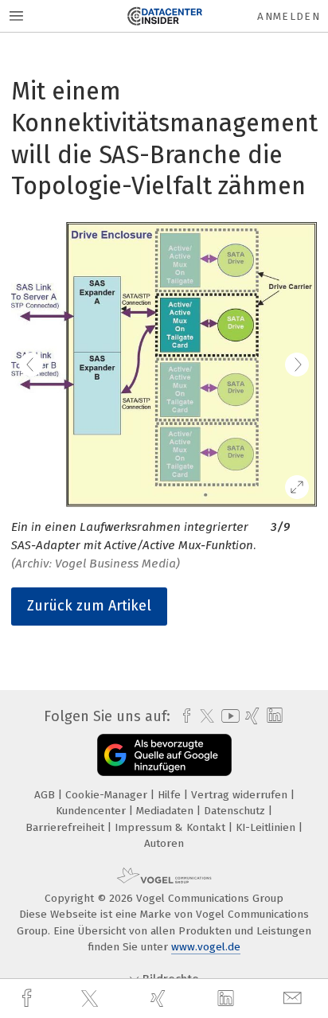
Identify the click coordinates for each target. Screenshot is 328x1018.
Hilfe (171, 795)
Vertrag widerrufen (241, 795)
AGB (46, 795)
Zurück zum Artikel (89, 605)
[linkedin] (228, 999)
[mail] (294, 998)
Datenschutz (236, 810)
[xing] (160, 998)
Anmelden (288, 16)
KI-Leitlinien (267, 827)
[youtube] (228, 716)
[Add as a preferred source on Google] (164, 755)
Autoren (164, 843)
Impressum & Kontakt (171, 827)
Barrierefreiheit (66, 827)
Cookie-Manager (107, 795)
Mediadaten (166, 810)
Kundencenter (92, 810)
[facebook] (28, 998)
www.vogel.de (205, 947)
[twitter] (91, 999)
